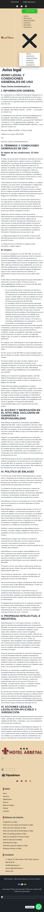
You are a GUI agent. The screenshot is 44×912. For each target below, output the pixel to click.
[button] (29, 40)
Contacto (27, 27)
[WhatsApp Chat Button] (38, 907)
